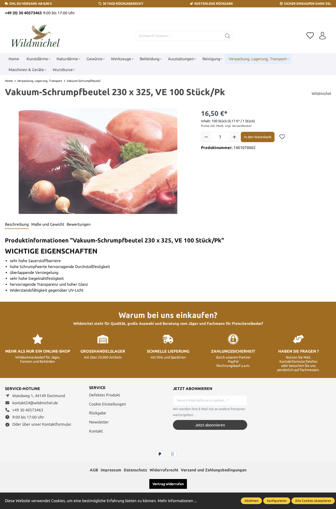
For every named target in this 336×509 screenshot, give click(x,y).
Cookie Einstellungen (107, 404)
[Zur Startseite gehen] (35, 36)
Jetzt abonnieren (210, 425)
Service (97, 387)
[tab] (17, 224)
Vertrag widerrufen (168, 484)
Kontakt (96, 431)
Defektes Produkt (104, 395)
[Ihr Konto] (322, 36)
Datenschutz (135, 470)
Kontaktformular (56, 424)
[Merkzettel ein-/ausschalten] (282, 137)
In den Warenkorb (257, 137)
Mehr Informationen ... (177, 500)
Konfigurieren (277, 500)
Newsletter (99, 422)
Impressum (111, 470)
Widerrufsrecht (164, 470)
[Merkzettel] (310, 36)
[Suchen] (227, 36)
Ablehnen (251, 500)
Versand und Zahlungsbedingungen (213, 470)
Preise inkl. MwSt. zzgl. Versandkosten (226, 125)
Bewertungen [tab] (79, 224)
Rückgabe (97, 413)
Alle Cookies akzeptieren (313, 500)
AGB (94, 470)
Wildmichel (321, 93)
